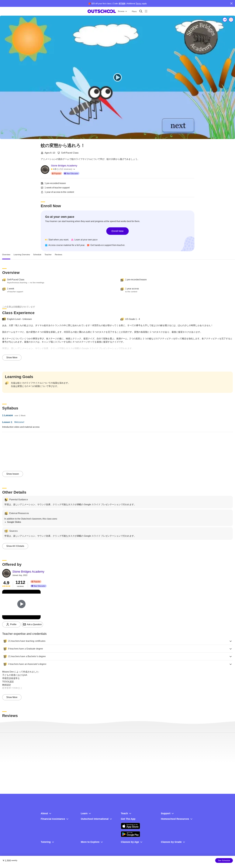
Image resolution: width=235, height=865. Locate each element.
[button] (117, 641)
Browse (121, 11)
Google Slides (14, 522)
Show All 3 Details (15, 546)
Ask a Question (34, 624)
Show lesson (12, 474)
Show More (11, 357)
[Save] (231, 19)
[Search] (141, 11)
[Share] (225, 19)
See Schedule (224, 860)
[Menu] (146, 11)
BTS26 (122, 3)
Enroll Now (117, 231)
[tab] (6, 254)
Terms (138, 3)
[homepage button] (102, 11)
